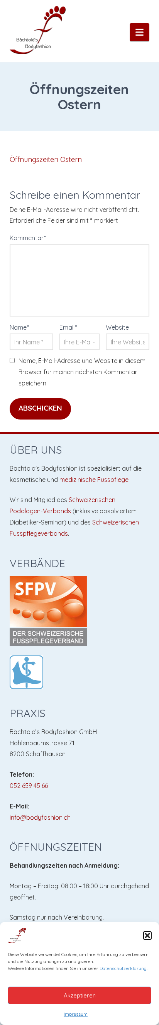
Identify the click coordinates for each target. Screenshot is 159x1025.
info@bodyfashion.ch (40, 817)
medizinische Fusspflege (94, 479)
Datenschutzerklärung (123, 968)
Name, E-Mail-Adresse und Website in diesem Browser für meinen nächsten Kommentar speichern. (82, 372)
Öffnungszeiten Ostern (46, 159)
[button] (147, 935)
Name (19, 327)
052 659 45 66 (29, 785)
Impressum (76, 1014)
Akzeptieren (80, 995)
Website (117, 327)
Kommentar (28, 238)
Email (68, 327)
